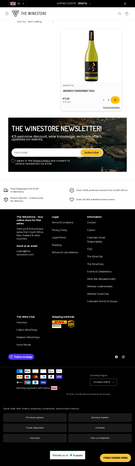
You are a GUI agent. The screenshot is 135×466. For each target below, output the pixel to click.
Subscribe (91, 152)
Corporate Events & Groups (102, 301)
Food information (111, 107)
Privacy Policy (42, 160)
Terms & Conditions (62, 222)
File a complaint (100, 438)
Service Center (100, 417)
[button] (7, 13)
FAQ (89, 249)
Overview (21, 322)
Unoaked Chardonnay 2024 (79, 91)
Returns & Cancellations (65, 252)
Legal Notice (59, 237)
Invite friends (23, 344)
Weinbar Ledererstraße (99, 286)
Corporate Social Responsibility (96, 239)
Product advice (35, 417)
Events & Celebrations (99, 271)
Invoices (35, 438)
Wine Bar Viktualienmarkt (101, 279)
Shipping (57, 244)
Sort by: (22, 21)
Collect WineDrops (26, 329)
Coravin (91, 230)
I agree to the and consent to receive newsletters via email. (42, 162)
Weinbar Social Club (98, 293)
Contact (91, 222)
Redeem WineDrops (28, 337)
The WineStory (95, 264)
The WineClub (95, 256)
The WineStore (82, 394)
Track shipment (35, 427)
